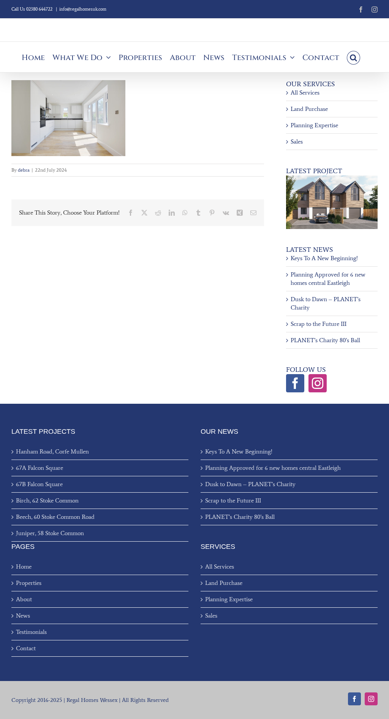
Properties (28, 582)
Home (24, 566)
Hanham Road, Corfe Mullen (52, 451)
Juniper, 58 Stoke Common (50, 533)
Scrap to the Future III (318, 323)
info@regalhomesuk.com (82, 9)
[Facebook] (295, 383)
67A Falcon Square (39, 467)
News (23, 615)
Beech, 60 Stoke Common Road (55, 516)
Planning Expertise (314, 125)
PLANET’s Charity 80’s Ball (325, 340)
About (24, 599)
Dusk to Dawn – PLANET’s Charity (250, 484)
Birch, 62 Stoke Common (47, 500)
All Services (305, 92)
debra (24, 170)
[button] (353, 57)
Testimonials (31, 631)
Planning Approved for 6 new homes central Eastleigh (273, 467)
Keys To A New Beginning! (324, 258)
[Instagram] (317, 383)
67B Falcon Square (39, 484)
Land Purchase (309, 108)
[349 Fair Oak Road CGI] (332, 178)
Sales (297, 141)
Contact (26, 648)
